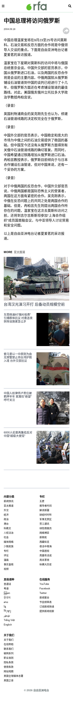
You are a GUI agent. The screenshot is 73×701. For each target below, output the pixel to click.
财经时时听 (45, 514)
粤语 (6, 588)
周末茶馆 (44, 559)
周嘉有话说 (45, 555)
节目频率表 (45, 602)
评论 (6, 555)
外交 (6, 510)
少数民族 (8, 546)
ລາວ (6, 602)
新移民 (43, 537)
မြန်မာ (7, 593)
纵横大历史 (45, 564)
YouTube (44, 584)
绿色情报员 (45, 528)
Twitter (43, 593)
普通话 (7, 584)
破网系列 (8, 653)
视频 (6, 569)
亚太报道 (8, 505)
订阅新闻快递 (46, 606)
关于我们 (8, 639)
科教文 (7, 528)
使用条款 (8, 666)
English (8, 624)
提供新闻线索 (46, 611)
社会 (6, 537)
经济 (6, 514)
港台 (6, 523)
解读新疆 (44, 510)
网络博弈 (44, 532)
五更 (41, 501)
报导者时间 (45, 505)
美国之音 (8, 680)
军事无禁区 (45, 519)
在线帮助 (8, 644)
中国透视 (44, 550)
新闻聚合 (44, 597)
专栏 (6, 550)
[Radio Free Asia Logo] (36, 6)
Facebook (44, 588)
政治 (6, 519)
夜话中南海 (45, 546)
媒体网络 (8, 541)
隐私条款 (8, 662)
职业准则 (8, 657)
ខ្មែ (5, 606)
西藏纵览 (44, 541)
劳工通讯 (44, 523)
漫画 (6, 559)
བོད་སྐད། (7, 611)
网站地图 (8, 671)
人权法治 (8, 532)
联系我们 (8, 648)
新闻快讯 (8, 501)
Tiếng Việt (9, 620)
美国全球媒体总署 (13, 675)
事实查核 (8, 564)
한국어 (7, 597)
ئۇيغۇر (7, 615)
